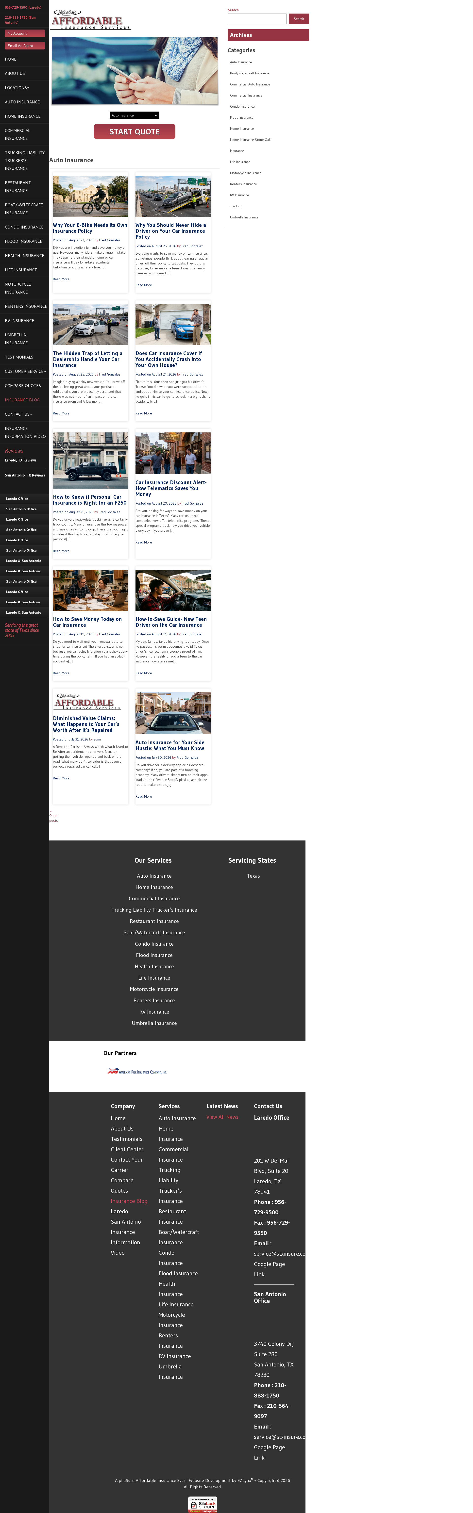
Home (11, 59)
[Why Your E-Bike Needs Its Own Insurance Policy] (90, 196)
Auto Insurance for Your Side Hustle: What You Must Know (169, 745)
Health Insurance (24, 255)
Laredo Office (17, 498)
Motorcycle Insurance (18, 288)
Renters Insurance (26, 306)
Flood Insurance (23, 241)
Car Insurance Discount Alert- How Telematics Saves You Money (171, 488)
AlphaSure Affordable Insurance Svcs (150, 1480)
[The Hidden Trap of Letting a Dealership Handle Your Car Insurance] (90, 324)
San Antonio (126, 1221)
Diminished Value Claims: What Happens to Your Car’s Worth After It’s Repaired (86, 724)
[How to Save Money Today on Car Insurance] (90, 590)
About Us (15, 73)
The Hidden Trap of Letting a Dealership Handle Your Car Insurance (87, 359)
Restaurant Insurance (18, 186)
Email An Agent (20, 45)
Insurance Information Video (25, 432)
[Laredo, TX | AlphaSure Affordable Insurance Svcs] (94, 18)
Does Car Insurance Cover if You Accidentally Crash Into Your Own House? (168, 359)
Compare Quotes (23, 385)
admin (98, 739)
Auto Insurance (22, 102)
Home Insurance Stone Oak (250, 139)
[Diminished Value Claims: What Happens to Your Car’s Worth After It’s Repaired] (90, 701)
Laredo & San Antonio (23, 561)
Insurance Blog (22, 400)
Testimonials (19, 357)
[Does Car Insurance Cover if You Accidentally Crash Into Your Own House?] (173, 324)
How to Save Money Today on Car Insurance (87, 622)
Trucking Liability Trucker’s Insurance (25, 160)
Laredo (119, 1211)
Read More (61, 279)
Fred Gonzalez (109, 240)
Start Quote (134, 131)
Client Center (127, 1149)
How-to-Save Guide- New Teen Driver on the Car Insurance (171, 622)
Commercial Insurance (17, 134)
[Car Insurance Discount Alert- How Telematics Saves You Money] (173, 453)
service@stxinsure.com (282, 1253)
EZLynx (244, 1480)
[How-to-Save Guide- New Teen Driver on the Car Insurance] (173, 590)
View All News (222, 1117)
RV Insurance (19, 320)
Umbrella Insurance (16, 338)
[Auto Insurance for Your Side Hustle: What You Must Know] (173, 713)
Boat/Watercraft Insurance (24, 208)
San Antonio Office (21, 509)
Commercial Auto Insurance (250, 84)
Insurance (237, 150)
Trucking (236, 206)
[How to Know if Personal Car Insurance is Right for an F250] (90, 460)
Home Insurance (23, 116)
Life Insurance (21, 270)
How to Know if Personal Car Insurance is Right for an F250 (90, 499)
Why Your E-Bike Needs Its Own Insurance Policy (90, 228)
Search (233, 10)
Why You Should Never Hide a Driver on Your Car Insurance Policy (170, 231)
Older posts (53, 815)
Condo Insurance (24, 227)
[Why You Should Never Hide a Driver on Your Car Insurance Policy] (173, 196)
